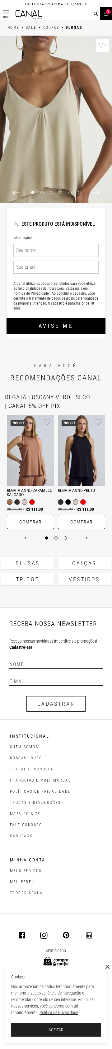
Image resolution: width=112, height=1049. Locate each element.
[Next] (96, 192)
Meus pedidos (26, 871)
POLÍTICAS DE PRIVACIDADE (40, 791)
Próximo (82, 538)
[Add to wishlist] (102, 45)
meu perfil (23, 882)
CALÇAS (84, 563)
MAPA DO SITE (25, 814)
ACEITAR (56, 1029)
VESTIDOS (84, 579)
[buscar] (96, 14)
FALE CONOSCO (26, 825)
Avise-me (56, 326)
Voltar (29, 538)
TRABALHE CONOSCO (32, 769)
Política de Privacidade (59, 1012)
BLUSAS (28, 563)
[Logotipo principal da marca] (29, 14)
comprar (30, 521)
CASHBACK (21, 836)
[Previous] (16, 192)
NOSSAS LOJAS (26, 758)
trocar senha (26, 893)
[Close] (107, 967)
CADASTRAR (56, 703)
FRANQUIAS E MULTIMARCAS (40, 780)
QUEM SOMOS (24, 747)
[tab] (46, 538)
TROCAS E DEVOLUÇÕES (35, 802)
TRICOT (28, 579)
